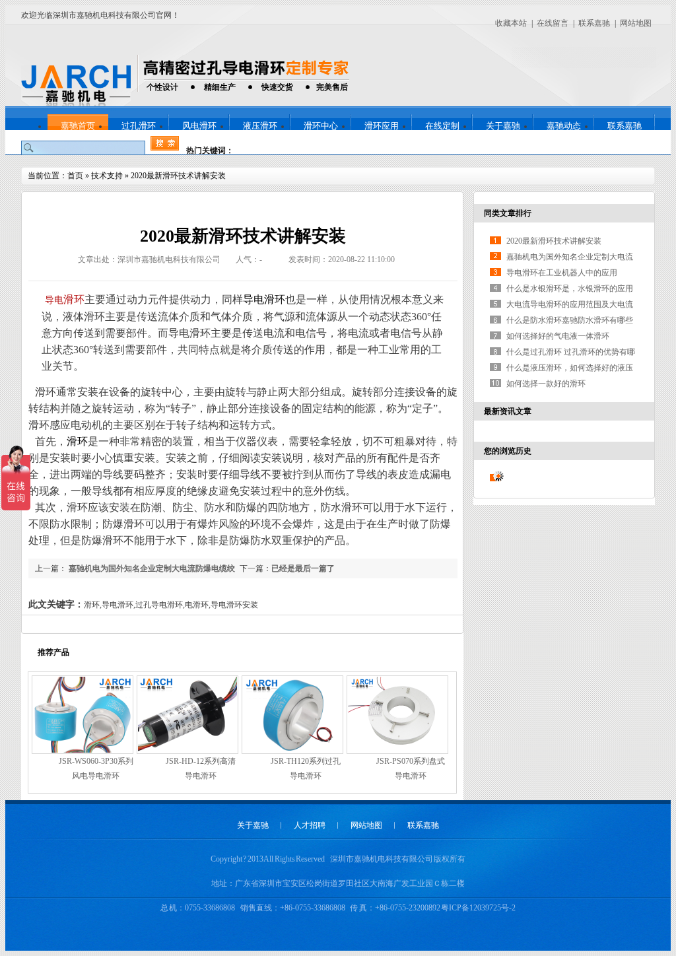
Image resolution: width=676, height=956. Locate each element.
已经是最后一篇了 (303, 568)
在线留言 (552, 23)
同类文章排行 (507, 213)
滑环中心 (321, 126)
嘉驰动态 (564, 126)
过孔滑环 (138, 126)
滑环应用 (381, 126)
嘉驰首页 (78, 126)
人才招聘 (309, 825)
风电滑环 (199, 126)
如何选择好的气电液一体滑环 (557, 336)
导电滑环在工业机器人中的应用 (561, 272)
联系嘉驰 (594, 23)
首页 (75, 175)
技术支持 (107, 175)
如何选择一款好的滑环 (546, 383)
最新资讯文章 (507, 411)
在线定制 (442, 126)
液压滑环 (260, 126)
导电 (54, 300)
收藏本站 (511, 23)
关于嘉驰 (503, 126)
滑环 (73, 299)
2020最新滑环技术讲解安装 (178, 175)
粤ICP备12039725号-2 (478, 907)
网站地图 (636, 23)
